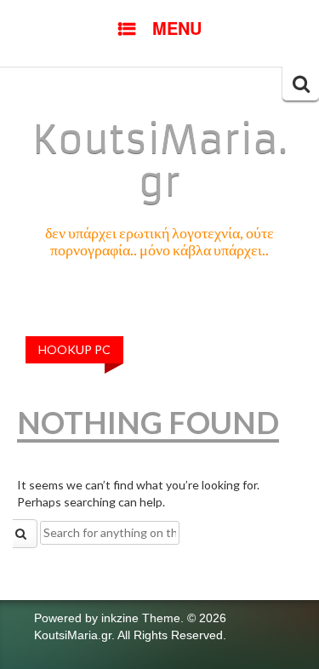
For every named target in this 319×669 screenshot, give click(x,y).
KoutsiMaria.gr (160, 161)
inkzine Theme (140, 618)
